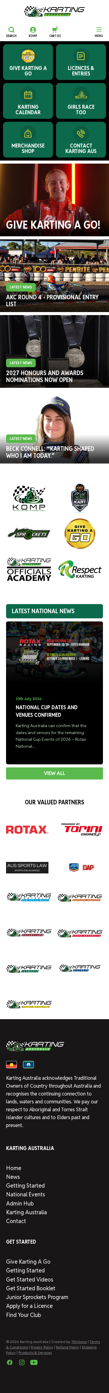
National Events (25, 1194)
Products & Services (35, 1352)
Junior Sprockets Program (37, 1297)
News (13, 1176)
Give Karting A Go (28, 1261)
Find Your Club (23, 1315)
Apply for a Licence (29, 1305)
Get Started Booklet (30, 1288)
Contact (16, 1221)
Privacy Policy (42, 1347)
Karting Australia (26, 1212)
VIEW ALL (54, 773)
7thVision (79, 1341)
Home (13, 1168)
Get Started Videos (29, 1279)
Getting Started (25, 1185)
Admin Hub (20, 1203)
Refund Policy (67, 1347)
